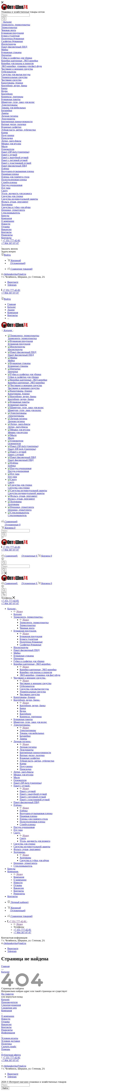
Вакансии (6, 1024)
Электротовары (28, 730)
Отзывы (5, 1021)
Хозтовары (25, 857)
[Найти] (3, 19)
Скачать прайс (8, 1046)
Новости (5, 1019)
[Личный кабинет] (2, 559)
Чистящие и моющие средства (35, 683)
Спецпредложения (11, 1005)
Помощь (5, 1049)
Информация (8, 1032)
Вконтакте (12, 282)
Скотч (23, 838)
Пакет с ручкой (28, 791)
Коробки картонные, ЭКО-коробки (38, 669)
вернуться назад (14, 996)
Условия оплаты (9, 1038)
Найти (5, 1088)
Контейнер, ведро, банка (32, 705)
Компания (19, 877)
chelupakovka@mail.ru (15, 274)
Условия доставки (10, 1041)
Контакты (6, 1027)
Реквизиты (7, 1030)
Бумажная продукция (31, 636)
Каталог (18, 614)
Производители (9, 1002)
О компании (7, 1016)
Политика (6, 1043)
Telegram (11, 285)
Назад (20, 611)
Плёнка (24, 810)
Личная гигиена (28, 747)
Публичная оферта (11, 1055)
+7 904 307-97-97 (10, 243)
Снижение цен (9, 1007)
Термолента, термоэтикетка (34, 622)
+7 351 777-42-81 (11, 240)
